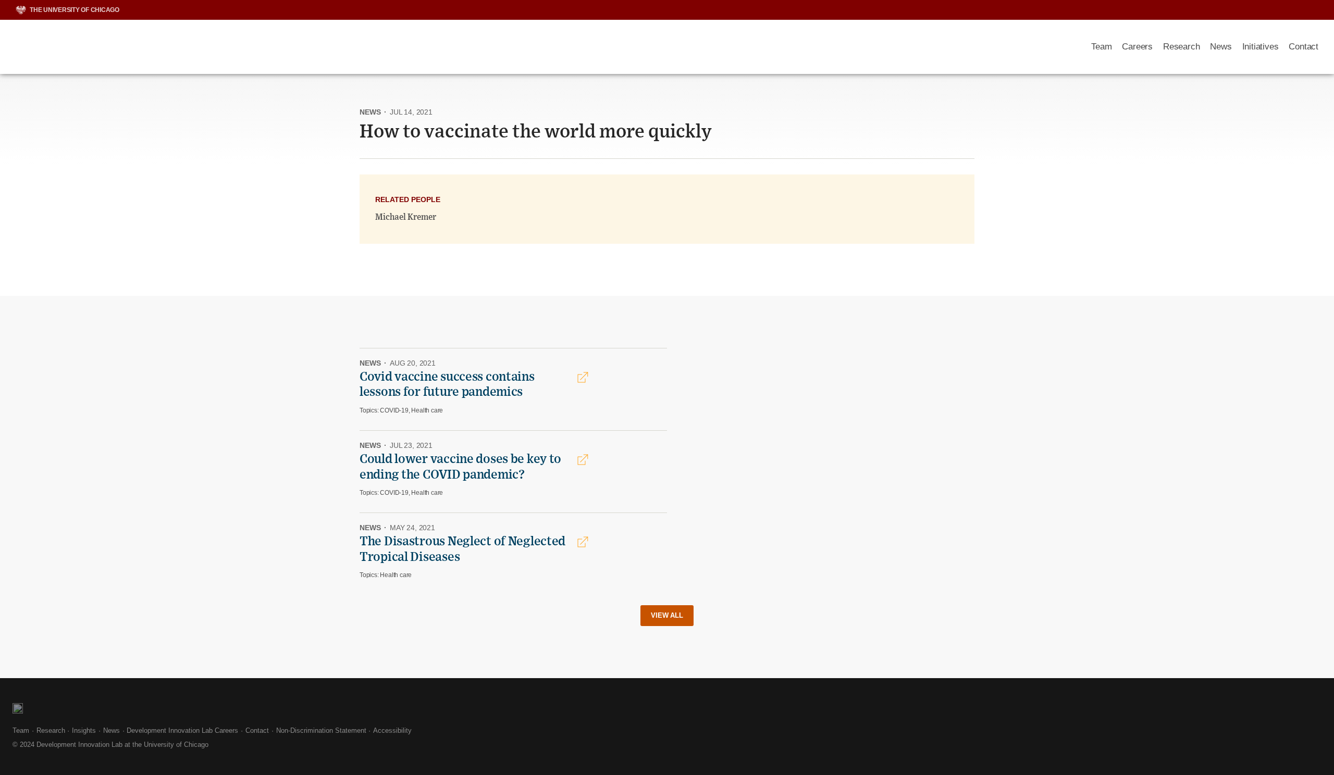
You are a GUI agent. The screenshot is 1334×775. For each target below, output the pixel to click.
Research (1181, 47)
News (1220, 47)
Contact (1303, 47)
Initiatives (1260, 47)
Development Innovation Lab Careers (182, 730)
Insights (84, 730)
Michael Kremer (405, 217)
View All (667, 615)
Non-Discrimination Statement (321, 730)
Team (1101, 47)
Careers (1137, 47)
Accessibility (392, 730)
